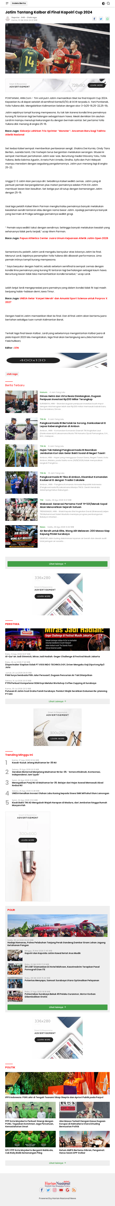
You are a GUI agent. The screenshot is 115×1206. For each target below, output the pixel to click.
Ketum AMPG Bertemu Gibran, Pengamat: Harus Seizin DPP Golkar (82, 1151)
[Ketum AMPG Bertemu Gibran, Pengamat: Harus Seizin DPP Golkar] (84, 1139)
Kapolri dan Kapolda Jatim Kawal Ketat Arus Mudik (53, 953)
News (42, 527)
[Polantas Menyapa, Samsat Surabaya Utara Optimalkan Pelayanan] (14, 982)
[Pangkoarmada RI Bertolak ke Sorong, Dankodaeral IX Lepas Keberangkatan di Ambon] (21, 428)
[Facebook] (41, 1190)
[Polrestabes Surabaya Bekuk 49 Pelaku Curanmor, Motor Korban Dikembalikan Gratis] (14, 996)
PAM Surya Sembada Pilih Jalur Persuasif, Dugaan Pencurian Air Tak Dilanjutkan (48, 675)
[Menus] (7, 3)
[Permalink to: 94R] (7, 18)
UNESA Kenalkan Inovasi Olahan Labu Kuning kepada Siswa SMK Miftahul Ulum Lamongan (60, 793)
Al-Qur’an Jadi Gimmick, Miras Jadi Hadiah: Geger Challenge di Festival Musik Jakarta (52, 656)
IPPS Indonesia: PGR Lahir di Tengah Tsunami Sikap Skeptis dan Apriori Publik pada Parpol (54, 1097)
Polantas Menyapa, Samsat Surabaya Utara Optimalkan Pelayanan (62, 980)
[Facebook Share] (94, 18)
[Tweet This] (101, 18)
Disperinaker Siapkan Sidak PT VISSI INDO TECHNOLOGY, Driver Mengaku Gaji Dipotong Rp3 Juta (54, 666)
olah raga (12, 374)
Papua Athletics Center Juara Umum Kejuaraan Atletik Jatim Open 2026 (64, 238)
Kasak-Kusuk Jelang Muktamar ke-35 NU (34, 762)
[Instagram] (54, 1190)
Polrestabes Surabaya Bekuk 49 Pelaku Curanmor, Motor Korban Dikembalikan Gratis (60, 995)
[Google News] (67, 1190)
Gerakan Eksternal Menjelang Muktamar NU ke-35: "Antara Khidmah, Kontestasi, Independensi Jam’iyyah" (56, 773)
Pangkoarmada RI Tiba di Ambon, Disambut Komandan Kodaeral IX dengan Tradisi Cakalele (74, 478)
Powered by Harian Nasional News (57, 1198)
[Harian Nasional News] (57, 1183)
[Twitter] (48, 1190)
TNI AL (43, 419)
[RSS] (74, 1190)
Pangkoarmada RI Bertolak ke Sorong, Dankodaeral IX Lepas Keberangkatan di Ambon (73, 424)
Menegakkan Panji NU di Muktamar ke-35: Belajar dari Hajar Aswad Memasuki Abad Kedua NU (57, 784)
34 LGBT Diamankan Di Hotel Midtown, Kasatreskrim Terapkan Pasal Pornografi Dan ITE (62, 968)
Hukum (43, 392)
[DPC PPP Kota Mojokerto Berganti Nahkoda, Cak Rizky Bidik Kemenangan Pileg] (30, 1139)
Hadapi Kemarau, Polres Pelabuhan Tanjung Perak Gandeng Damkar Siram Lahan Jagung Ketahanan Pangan (56, 944)
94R (23, 17)
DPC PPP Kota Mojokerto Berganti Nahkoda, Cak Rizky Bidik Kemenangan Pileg (29, 1151)
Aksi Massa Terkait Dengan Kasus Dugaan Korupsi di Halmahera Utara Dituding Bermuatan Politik (82, 1124)
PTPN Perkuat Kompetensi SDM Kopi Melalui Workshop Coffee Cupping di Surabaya (50, 683)
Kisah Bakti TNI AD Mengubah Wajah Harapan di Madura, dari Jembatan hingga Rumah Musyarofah (59, 804)
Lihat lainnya (56, 563)
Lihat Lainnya (56, 701)
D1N (16, 348)
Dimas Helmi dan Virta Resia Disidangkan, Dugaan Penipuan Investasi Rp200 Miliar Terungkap (70, 397)
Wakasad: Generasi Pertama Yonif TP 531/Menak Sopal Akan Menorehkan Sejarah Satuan (73, 505)
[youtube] (61, 1190)
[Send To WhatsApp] (107, 18)
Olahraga (32, 17)
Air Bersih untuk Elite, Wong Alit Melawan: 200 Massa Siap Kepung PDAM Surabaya (75, 532)
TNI (41, 500)
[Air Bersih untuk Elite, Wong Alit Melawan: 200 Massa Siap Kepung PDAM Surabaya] (21, 536)
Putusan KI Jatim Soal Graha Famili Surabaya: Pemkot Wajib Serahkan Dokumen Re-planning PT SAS (56, 692)
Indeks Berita (19, 3)
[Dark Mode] (103, 3)
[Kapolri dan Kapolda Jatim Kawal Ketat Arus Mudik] (14, 955)
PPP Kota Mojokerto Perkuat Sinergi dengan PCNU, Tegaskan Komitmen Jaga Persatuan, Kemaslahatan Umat (29, 1124)
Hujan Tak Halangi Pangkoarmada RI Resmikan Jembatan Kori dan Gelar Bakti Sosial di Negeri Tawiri (72, 451)
